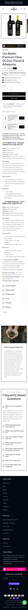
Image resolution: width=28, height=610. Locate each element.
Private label (6, 526)
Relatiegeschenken (8, 530)
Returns (5, 510)
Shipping (10, 70)
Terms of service (20, 604)
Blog (4, 486)
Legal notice (14, 607)
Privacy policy (13, 602)
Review (5, 489)
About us (5, 496)
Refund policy (20, 602)
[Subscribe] (23, 578)
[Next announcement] (25, 2)
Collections (6, 483)
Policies (5, 503)
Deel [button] (5, 312)
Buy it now (14, 98)
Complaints (6, 506)
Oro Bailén (5, 49)
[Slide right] (17, 41)
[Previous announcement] (2, 2)
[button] (3, 9)
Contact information (10, 604)
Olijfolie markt (13, 600)
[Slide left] (10, 41)
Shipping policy (6, 607)
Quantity (4, 85)
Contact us (6, 533)
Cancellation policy (22, 607)
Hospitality (6, 500)
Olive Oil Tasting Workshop (10, 519)
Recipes (5, 493)
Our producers (7, 546)
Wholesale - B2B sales (9, 523)
